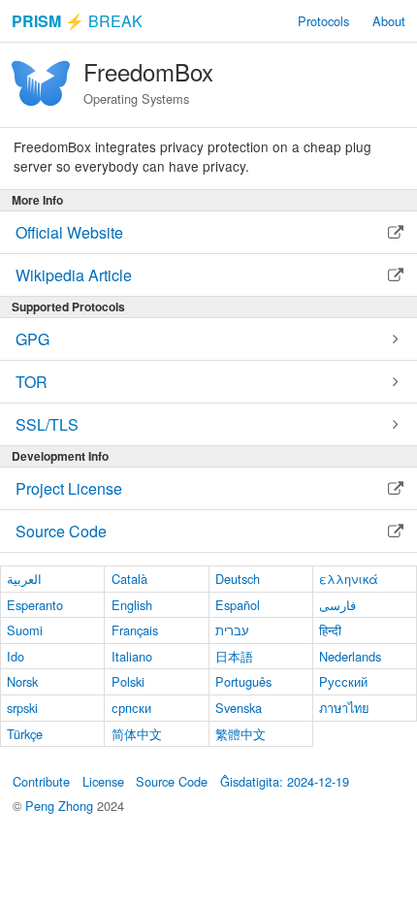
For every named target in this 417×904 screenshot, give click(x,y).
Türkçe (25, 734)
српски (131, 707)
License (103, 781)
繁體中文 (240, 734)
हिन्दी (330, 630)
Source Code (172, 781)
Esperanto (35, 605)
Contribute (41, 781)
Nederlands (350, 656)
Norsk (22, 681)
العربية (24, 578)
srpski (22, 707)
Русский (343, 681)
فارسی (337, 605)
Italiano (132, 656)
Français (135, 630)
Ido (15, 656)
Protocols (323, 21)
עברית (232, 630)
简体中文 (137, 734)
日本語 (234, 656)
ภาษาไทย (344, 707)
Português (243, 681)
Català (129, 578)
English (132, 605)
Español (237, 605)
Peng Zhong (61, 805)
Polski (128, 681)
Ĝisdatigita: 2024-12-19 (284, 781)
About (388, 21)
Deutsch (237, 578)
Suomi (25, 630)
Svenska (238, 707)
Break (77, 21)
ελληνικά (348, 578)
